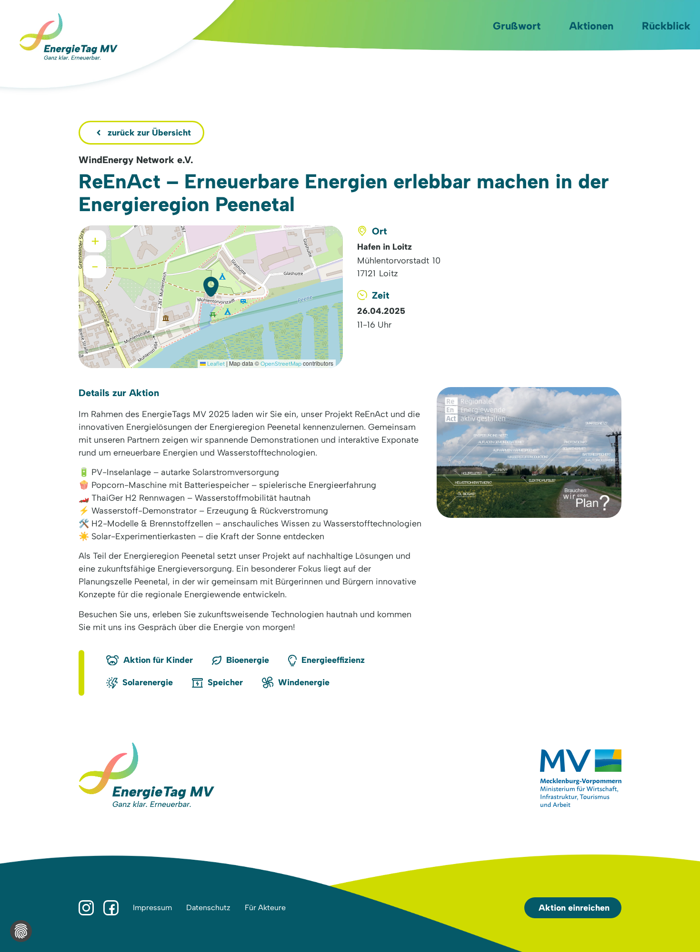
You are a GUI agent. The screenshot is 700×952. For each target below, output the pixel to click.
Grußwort (516, 25)
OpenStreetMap (280, 363)
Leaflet (215, 363)
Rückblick (666, 25)
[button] (211, 287)
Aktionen (591, 25)
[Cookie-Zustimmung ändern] (21, 931)
